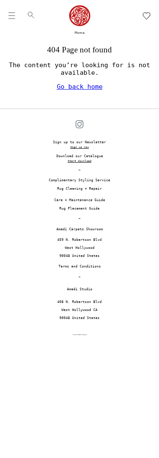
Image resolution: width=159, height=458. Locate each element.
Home (80, 33)
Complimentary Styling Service (79, 180)
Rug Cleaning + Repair (79, 189)
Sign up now (79, 147)
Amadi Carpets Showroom (79, 229)
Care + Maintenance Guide (79, 200)
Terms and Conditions (80, 266)
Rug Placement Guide (79, 208)
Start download (80, 161)
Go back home (80, 86)
